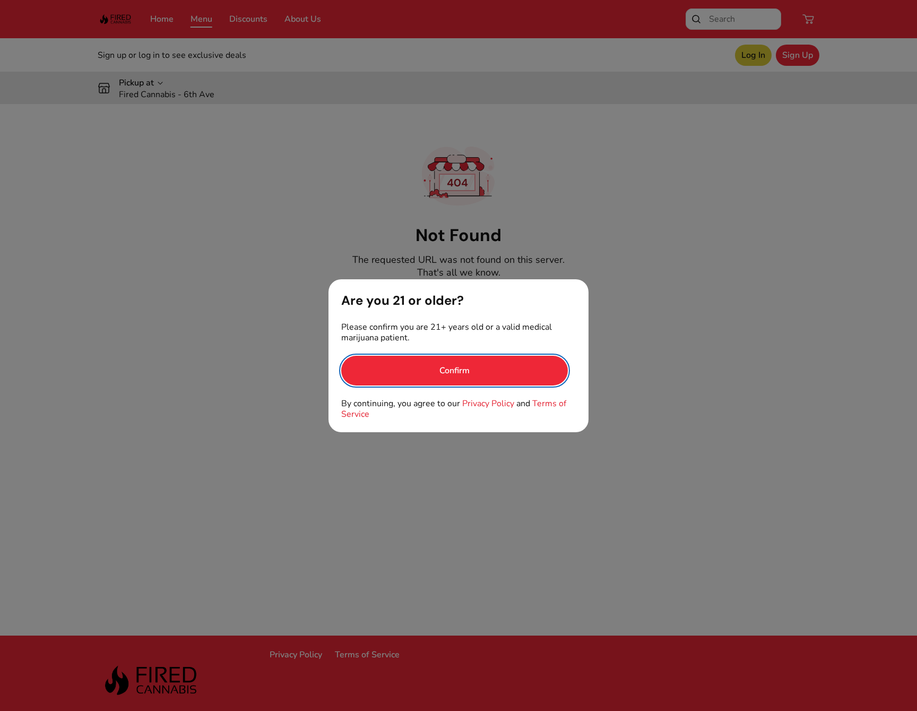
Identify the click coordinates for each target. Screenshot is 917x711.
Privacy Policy (488, 403)
